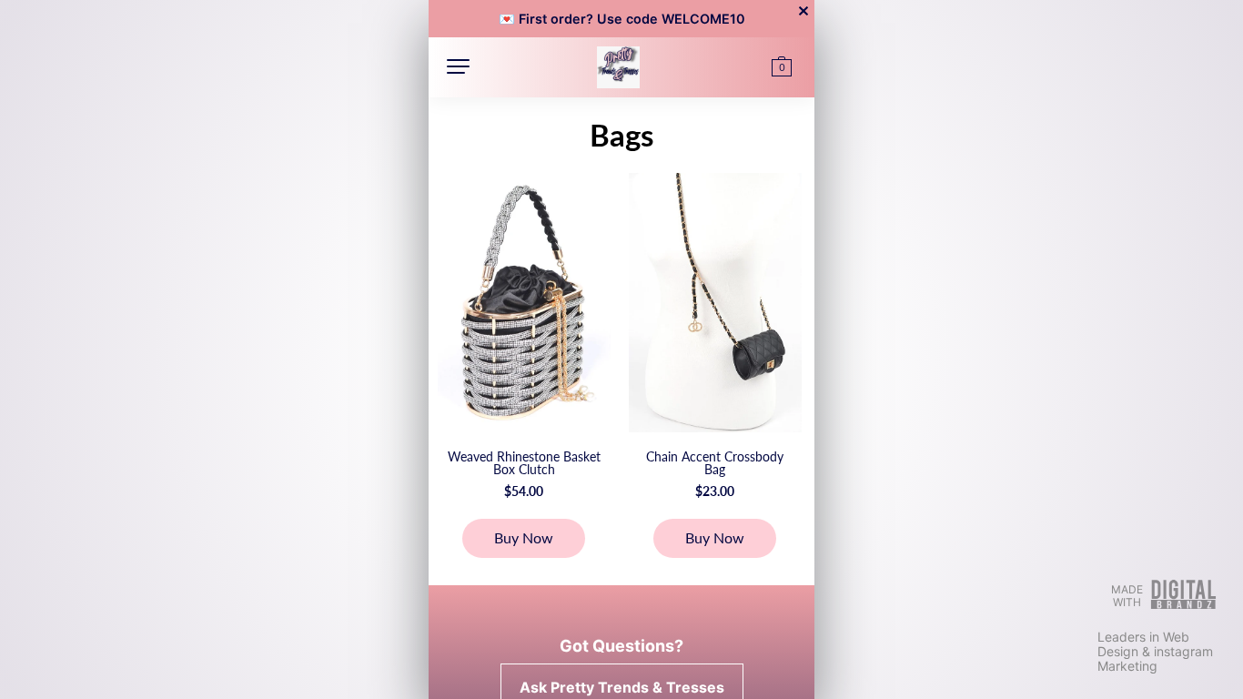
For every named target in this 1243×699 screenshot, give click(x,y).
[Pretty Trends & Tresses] (618, 65)
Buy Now (523, 537)
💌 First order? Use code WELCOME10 (622, 18)
